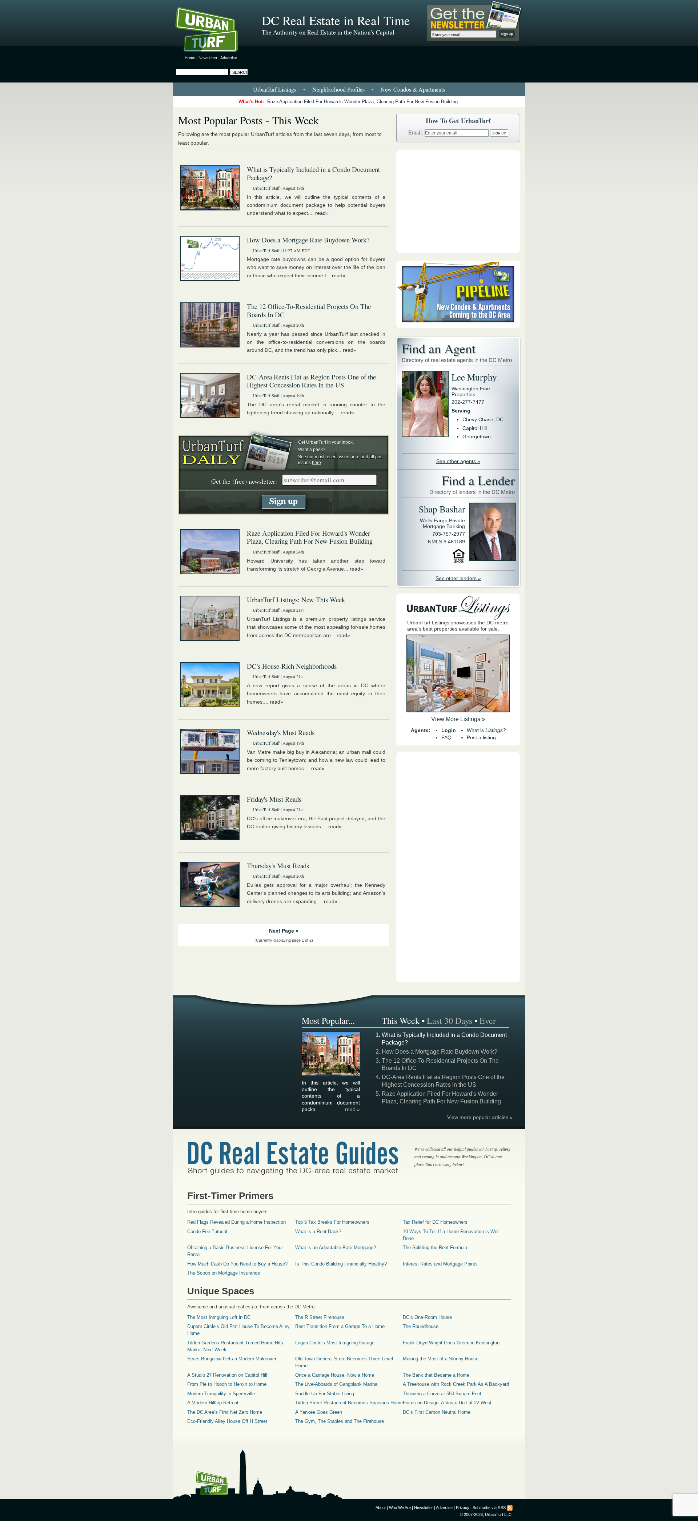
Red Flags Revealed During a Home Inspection (236, 1222)
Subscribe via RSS (489, 1507)
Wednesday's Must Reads (280, 732)
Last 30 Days (449, 1020)
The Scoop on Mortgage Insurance (223, 1273)
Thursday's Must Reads (278, 865)
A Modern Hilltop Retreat (212, 1402)
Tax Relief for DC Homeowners (435, 1222)
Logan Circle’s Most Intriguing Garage (334, 1342)
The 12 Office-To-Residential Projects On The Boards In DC (309, 310)
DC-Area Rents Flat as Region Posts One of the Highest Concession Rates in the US (311, 381)
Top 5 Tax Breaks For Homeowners (332, 1222)
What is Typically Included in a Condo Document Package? (313, 173)
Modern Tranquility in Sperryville (221, 1393)
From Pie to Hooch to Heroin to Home (226, 1384)
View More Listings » (458, 719)
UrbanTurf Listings (274, 89)
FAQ (446, 737)
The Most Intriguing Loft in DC (218, 1317)
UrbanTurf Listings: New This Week (296, 599)
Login (448, 730)
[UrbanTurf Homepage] (212, 31)
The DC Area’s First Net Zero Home (224, 1412)
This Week (401, 1020)
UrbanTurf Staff (266, 188)
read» (322, 213)
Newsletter (207, 58)
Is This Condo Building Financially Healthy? (341, 1264)
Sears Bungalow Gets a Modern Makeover (231, 1358)
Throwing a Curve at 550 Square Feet (442, 1393)
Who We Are (400, 1507)
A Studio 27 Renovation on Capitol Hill (227, 1375)
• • (349, 89)
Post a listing (481, 737)
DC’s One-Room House (427, 1317)
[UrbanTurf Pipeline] (458, 326)
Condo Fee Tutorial (207, 1231)
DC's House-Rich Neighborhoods (292, 666)
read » (352, 1109)
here (355, 456)
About (381, 1507)
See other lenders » (458, 578)
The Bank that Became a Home (436, 1375)
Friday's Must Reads (274, 799)
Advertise (228, 58)
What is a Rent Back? (318, 1231)
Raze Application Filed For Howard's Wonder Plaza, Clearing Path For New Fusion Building (362, 101)
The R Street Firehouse (319, 1317)
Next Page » (283, 931)
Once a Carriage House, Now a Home (334, 1375)
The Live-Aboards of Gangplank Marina (336, 1384)
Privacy (462, 1507)
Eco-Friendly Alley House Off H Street (227, 1421)
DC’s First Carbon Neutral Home (436, 1412)
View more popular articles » (480, 1117)
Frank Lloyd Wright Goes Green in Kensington (451, 1342)
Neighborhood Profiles (338, 89)
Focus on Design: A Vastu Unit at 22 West (447, 1402)
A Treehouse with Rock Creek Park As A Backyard (456, 1384)
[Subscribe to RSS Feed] (510, 1507)
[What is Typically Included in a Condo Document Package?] (331, 1075)
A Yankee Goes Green (318, 1412)
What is (486, 730)
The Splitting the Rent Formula (435, 1247)
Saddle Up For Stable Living (324, 1393)
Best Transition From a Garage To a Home (340, 1326)
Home (190, 58)
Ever (488, 1020)
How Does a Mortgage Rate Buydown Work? (308, 239)
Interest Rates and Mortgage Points (440, 1264)
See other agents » (458, 461)
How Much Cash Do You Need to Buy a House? (237, 1264)
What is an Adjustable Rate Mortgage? (335, 1247)
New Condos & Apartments (413, 89)
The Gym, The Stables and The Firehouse (339, 1421)
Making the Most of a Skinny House (440, 1358)
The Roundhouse (420, 1326)
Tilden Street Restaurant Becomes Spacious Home (349, 1402)
